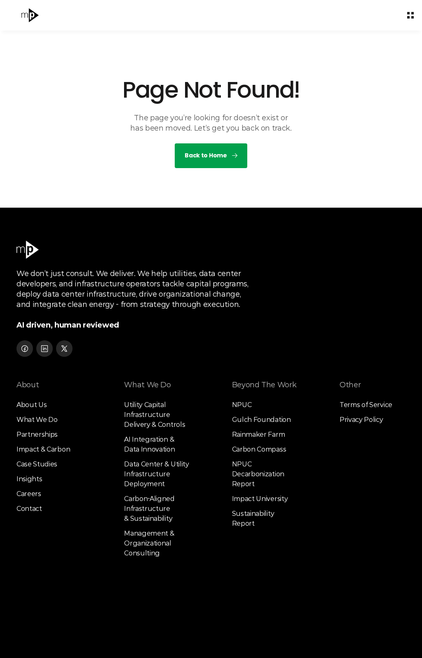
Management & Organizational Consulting (150, 543)
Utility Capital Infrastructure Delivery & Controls (154, 415)
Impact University (260, 499)
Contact (29, 509)
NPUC (242, 405)
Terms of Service (366, 405)
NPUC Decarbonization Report (259, 474)
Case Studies (36, 464)
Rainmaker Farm (258, 434)
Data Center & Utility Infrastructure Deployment (157, 474)
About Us (31, 405)
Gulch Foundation (261, 420)
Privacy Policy (361, 420)
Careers (28, 494)
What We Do (37, 420)
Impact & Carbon (43, 449)
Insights (29, 479)
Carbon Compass (259, 449)
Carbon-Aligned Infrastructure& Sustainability (150, 508)
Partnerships (37, 434)
